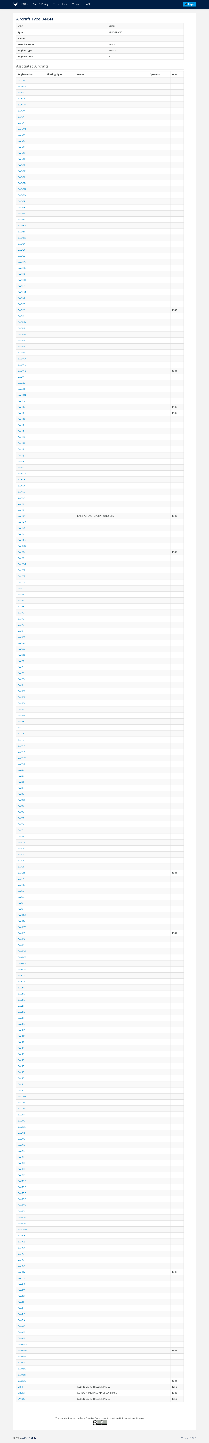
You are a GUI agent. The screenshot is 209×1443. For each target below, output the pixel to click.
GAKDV (21, 921)
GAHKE (21, 479)
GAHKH (21, 497)
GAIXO (21, 775)
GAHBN (22, 394)
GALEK (21, 987)
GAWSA (22, 1368)
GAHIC (21, 413)
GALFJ (21, 1017)
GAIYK (21, 824)
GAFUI (21, 116)
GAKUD (22, 963)
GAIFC (21, 612)
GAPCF (21, 1235)
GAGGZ (21, 255)
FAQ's (24, 4)
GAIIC (21, 630)
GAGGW (22, 237)
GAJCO (21, 842)
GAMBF (22, 1193)
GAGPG (21, 310)
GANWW (22, 1229)
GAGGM (22, 183)
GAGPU (21, 316)
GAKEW (22, 927)
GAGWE (22, 370)
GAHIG (21, 437)
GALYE (21, 1175)
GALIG (21, 1078)
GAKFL (21, 945)
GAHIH (21, 443)
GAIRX (21, 721)
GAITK (21, 733)
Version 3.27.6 (188, 1438)
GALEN (21, 1005)
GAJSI (20, 908)
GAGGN (22, 189)
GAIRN (21, 697)
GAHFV (21, 400)
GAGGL (21, 177)
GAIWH (21, 745)
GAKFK (21, 939)
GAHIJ (21, 455)
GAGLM (22, 292)
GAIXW (21, 800)
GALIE (21, 1066)
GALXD (21, 1144)
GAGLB (21, 286)
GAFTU (21, 92)
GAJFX (21, 878)
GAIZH (21, 830)
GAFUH (21, 110)
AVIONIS (25, 1438)
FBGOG (22, 86)
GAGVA (21, 352)
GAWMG (22, 1344)
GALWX (21, 1126)
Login (190, 4)
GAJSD (21, 896)
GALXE (21, 1150)
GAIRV (21, 709)
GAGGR (21, 207)
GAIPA (21, 660)
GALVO (21, 1120)
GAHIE (21, 425)
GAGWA (22, 358)
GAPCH (21, 1247)
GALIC (21, 1054)
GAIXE (21, 769)
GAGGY (21, 249)
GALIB (21, 1048)
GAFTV (21, 98)
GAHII (21, 449)
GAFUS (21, 152)
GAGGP (21, 201)
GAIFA (21, 600)
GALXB (21, 1132)
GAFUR (21, 146)
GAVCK (21, 1283)
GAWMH (22, 1350)
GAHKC (21, 467)
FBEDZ (21, 80)
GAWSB (22, 1374)
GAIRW (21, 715)
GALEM (21, 999)
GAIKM (21, 636)
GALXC (21, 1138)
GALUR (21, 1102)
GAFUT (21, 159)
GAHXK (21, 552)
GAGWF (22, 376)
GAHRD (22, 540)
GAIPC (21, 673)
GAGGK (21, 171)
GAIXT (21, 781)
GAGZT (21, 388)
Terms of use (60, 4)
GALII (20, 1090)
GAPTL (21, 1277)
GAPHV (21, 1271)
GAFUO (21, 140)
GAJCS (21, 860)
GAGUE (21, 328)
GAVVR (21, 1338)
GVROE (21, 1398)
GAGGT (21, 219)
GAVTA (21, 1320)
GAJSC (21, 890)
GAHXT (21, 576)
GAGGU (22, 225)
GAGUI (21, 340)
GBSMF (22, 1392)
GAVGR (21, 1296)
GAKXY (21, 981)
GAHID (21, 419)
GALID (21, 1060)
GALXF (21, 1156)
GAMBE (22, 1187)
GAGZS (21, 382)
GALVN (21, 1114)
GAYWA (22, 1380)
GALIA (21, 1042)
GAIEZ (21, 594)
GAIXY (21, 812)
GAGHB (22, 267)
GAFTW (22, 104)
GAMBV (22, 1205)
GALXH (21, 1169)
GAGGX (21, 243)
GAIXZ (21, 818)
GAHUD (22, 546)
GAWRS (22, 1362)
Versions (76, 4)
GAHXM (22, 564)
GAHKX (21, 515)
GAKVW (22, 969)
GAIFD (21, 618)
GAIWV (21, 751)
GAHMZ (22, 521)
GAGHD (22, 279)
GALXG (21, 1162)
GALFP (21, 1029)
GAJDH (21, 872)
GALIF (21, 1072)
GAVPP (21, 1314)
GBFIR (21, 1386)
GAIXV (21, 794)
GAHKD (22, 473)
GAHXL (21, 558)
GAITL (21, 739)
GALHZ (21, 1035)
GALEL (21, 993)
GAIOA (21, 648)
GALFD (21, 1011)
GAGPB (21, 304)
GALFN (21, 1023)
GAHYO (21, 588)
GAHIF (21, 431)
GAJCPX (22, 848)
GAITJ (21, 727)
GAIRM (21, 691)
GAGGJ (21, 165)
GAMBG (22, 1199)
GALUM (22, 1096)
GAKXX (21, 975)
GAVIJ (20, 1308)
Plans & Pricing (40, 4)
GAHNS (21, 527)
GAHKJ (21, 509)
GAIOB (21, 654)
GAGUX (21, 346)
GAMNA (22, 1223)
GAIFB (21, 606)
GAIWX (21, 763)
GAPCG (21, 1241)
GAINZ (21, 642)
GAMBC (22, 1181)
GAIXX (21, 806)
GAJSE (21, 902)
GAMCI (21, 1211)
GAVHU (21, 1302)
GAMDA (22, 1217)
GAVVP (21, 1332)
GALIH (21, 1084)
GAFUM (22, 128)
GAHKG (21, 491)
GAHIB (21, 406)
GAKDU (22, 915)
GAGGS (21, 213)
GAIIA (21, 624)
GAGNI (21, 298)
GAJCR (21, 854)
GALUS (21, 1108)
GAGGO (22, 195)
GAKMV (22, 957)
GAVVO (21, 1326)
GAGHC (21, 273)
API (88, 4)
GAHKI (21, 503)
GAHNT (22, 533)
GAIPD (21, 679)
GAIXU (21, 787)
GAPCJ (21, 1259)
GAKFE (21, 933)
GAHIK (21, 461)
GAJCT (21, 866)
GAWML (22, 1356)
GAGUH (22, 334)
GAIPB (21, 667)
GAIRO (21, 703)
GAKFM (22, 951)
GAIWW (22, 757)
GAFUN (21, 134)
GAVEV (21, 1289)
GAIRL (21, 685)
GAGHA (21, 261)
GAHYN (21, 582)
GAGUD (22, 322)
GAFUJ (21, 122)
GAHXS (21, 570)
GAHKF (21, 485)
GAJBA (21, 836)
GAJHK (21, 884)
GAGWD (22, 364)
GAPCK (21, 1265)
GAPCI (21, 1253)
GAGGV (21, 231)
